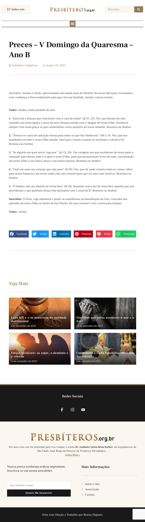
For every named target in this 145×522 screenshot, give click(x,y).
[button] (73, 24)
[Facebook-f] (62, 410)
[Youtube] (83, 410)
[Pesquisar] (138, 9)
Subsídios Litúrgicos (24, 65)
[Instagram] (72, 410)
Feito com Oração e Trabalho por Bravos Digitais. (72, 515)
